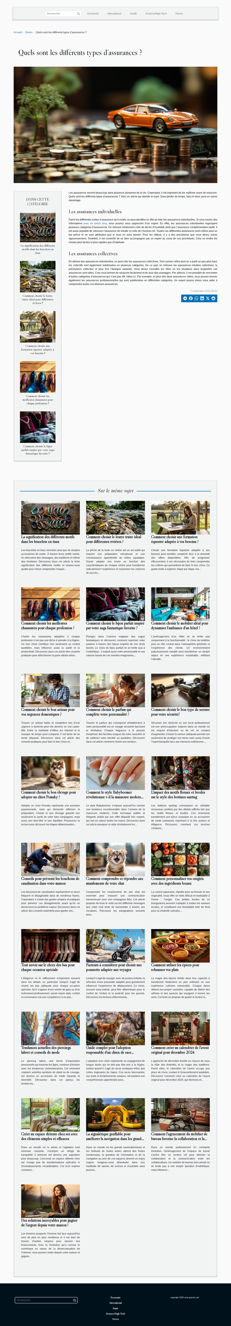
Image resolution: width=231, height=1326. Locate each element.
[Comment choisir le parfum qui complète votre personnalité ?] (115, 690)
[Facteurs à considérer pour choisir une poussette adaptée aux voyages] (115, 945)
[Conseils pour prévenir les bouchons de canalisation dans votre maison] (50, 859)
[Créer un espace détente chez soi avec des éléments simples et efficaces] (50, 1114)
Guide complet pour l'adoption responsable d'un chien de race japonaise (108, 1052)
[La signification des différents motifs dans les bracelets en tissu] (37, 226)
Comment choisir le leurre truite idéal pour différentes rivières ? (37, 299)
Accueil (18, 32)
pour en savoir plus (95, 223)
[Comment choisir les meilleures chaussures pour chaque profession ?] (37, 377)
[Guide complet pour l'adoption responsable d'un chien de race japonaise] (115, 1028)
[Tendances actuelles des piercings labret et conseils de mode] (50, 1028)
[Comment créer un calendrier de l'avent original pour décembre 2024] (180, 1028)
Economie (93, 13)
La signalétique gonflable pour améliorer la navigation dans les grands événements (114, 1138)
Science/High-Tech (156, 13)
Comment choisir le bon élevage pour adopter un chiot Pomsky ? (48, 794)
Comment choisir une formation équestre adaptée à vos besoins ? (37, 349)
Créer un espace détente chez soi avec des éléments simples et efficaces (49, 1136)
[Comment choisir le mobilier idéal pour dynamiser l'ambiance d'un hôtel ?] (180, 604)
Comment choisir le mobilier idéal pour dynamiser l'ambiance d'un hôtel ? (179, 625)
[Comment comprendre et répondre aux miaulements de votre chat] (115, 859)
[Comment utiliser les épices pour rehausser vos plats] (180, 945)
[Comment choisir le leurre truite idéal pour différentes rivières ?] (37, 276)
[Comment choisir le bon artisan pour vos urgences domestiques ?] (50, 690)
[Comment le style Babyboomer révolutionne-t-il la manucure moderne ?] (115, 773)
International (114, 13)
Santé (133, 13)
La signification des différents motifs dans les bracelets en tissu (38, 249)
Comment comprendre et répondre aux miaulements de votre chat (114, 881)
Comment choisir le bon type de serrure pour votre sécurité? (180, 712)
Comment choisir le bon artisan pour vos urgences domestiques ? (48, 712)
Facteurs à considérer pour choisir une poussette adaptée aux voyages (114, 967)
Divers (179, 13)
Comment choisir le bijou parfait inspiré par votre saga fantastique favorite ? (37, 449)
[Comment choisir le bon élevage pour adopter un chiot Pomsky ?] (50, 773)
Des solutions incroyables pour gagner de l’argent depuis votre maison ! (49, 1222)
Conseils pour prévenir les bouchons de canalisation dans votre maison (50, 881)
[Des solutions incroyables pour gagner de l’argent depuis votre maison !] (50, 1201)
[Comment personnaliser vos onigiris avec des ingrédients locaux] (180, 859)
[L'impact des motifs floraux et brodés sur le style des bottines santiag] (180, 773)
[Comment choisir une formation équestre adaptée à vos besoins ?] (37, 326)
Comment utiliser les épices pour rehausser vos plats (175, 967)
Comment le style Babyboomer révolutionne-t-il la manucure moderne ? (114, 797)
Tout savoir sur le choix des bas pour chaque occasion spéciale (48, 967)
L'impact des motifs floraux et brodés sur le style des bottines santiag (178, 794)
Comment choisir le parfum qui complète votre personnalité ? (108, 712)
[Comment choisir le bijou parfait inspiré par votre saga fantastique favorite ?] (37, 427)
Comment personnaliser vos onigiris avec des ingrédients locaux (177, 881)
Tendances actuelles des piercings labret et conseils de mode (46, 1050)
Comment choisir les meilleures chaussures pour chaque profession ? (37, 399)
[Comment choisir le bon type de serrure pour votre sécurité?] (180, 690)
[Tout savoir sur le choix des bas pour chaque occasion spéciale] (50, 945)
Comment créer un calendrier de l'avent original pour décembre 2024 (180, 1050)
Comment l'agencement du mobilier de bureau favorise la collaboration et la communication (179, 1138)
